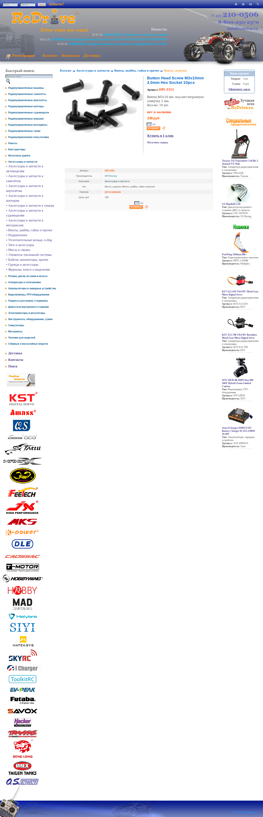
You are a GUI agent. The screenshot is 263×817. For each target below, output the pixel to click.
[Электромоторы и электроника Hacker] (22, 727)
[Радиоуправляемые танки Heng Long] (23, 757)
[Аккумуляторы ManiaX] (22, 464)
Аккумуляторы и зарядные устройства (32, 288)
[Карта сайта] (243, 4)
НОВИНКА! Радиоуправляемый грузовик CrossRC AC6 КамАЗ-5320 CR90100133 (109, 39)
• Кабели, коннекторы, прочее (27, 259)
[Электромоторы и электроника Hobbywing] (22, 582)
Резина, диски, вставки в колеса (27, 276)
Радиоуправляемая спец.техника (28, 137)
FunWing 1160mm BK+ (234, 254)
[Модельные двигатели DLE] (22, 548)
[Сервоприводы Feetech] (22, 497)
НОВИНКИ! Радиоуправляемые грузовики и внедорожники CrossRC (117, 44)
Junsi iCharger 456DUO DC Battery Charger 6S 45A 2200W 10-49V (238, 430)
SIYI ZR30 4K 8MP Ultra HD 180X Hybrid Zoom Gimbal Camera (237, 383)
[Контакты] (250, 4)
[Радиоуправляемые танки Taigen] (22, 775)
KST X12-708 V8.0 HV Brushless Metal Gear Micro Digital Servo (239, 336)
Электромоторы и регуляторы (26, 313)
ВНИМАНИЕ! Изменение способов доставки (135, 34)
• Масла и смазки (18, 250)
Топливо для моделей (21, 337)
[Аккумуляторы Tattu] (22, 454)
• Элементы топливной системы (29, 254)
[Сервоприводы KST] (22, 405)
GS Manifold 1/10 (231, 204)
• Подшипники (16, 235)
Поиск (12, 366)
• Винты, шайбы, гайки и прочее (29, 230)
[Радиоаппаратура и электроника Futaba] (22, 703)
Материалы (15, 331)
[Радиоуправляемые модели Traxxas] (22, 737)
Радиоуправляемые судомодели (28, 112)
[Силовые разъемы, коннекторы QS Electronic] (22, 430)
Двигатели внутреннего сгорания (28, 306)
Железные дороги (19, 155)
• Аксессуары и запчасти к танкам (30, 205)
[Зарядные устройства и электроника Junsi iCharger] (22, 671)
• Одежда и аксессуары (22, 264)
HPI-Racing (111, 176)
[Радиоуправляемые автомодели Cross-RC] (22, 560)
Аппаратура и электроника (24, 282)
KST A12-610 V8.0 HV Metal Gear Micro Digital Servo (240, 293)
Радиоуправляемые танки (24, 131)
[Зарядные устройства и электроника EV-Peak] (22, 693)
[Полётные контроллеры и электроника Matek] (22, 646)
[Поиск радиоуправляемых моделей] (258, 4)
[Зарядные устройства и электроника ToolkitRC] (22, 683)
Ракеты (12, 143)
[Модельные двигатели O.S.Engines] (22, 784)
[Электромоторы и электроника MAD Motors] (22, 610)
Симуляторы (16, 325)
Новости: (159, 29)
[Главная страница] (236, 4)
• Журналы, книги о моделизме (28, 269)
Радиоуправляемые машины (26, 88)
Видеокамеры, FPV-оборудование (29, 294)
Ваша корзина (239, 73)
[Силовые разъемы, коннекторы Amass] (22, 416)
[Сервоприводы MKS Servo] (22, 525)
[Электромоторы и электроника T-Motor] (22, 571)
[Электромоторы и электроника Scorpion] (22, 483)
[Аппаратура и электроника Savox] (22, 714)
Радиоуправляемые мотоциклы (27, 124)
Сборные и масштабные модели (28, 343)
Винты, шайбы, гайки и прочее (136, 70)
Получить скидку (157, 142)
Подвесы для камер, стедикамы (28, 300)
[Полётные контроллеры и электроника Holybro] (22, 619)
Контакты (71, 55)
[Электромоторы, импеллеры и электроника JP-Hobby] (22, 595)
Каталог (50, 55)
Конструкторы (16, 149)
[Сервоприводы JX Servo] (22, 514)
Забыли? (56, 4)
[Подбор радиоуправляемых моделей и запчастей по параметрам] (21, 385)
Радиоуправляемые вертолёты (27, 100)
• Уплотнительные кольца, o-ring (29, 240)
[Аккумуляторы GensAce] (22, 440)
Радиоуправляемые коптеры (26, 106)
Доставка (92, 55)
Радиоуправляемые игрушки (26, 118)
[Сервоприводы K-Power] (22, 536)
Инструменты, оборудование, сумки (30, 319)
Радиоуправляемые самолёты (27, 94)
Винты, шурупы (175, 70)
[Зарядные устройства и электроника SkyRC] (23, 661)
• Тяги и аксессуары (20, 245)
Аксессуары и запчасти (22, 161)
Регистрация (23, 55)
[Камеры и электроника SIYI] (22, 632)
